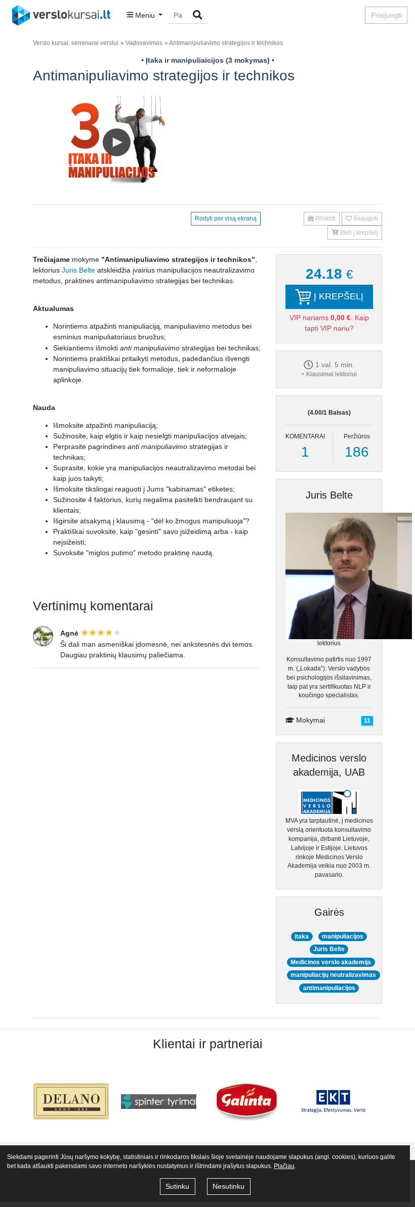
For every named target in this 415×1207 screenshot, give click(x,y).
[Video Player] (116, 143)
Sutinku (177, 1186)
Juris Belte (78, 270)
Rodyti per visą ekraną (226, 218)
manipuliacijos (342, 936)
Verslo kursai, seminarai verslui (75, 43)
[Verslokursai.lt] (64, 15)
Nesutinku (228, 1186)
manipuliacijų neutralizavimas (333, 974)
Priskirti (325, 218)
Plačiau (284, 1166)
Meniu (145, 15)
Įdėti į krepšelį (358, 232)
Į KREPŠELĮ (337, 296)
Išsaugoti (365, 218)
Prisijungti (386, 15)
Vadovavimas (144, 43)
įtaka (302, 936)
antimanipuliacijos (329, 988)
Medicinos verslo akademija (330, 962)
